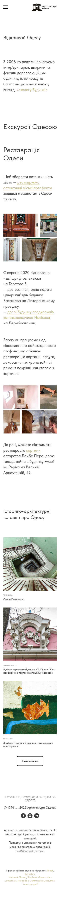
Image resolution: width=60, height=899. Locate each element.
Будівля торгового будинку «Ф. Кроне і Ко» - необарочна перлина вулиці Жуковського (29, 671)
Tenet (50, 870)
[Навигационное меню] (5, 7)
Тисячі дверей (30, 883)
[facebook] (23, 817)
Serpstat (29, 873)
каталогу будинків (31, 89)
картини (33, 450)
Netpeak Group (17, 877)
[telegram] (36, 817)
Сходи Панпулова (13, 599)
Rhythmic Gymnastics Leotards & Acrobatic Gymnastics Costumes (30, 879)
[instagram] (30, 817)
